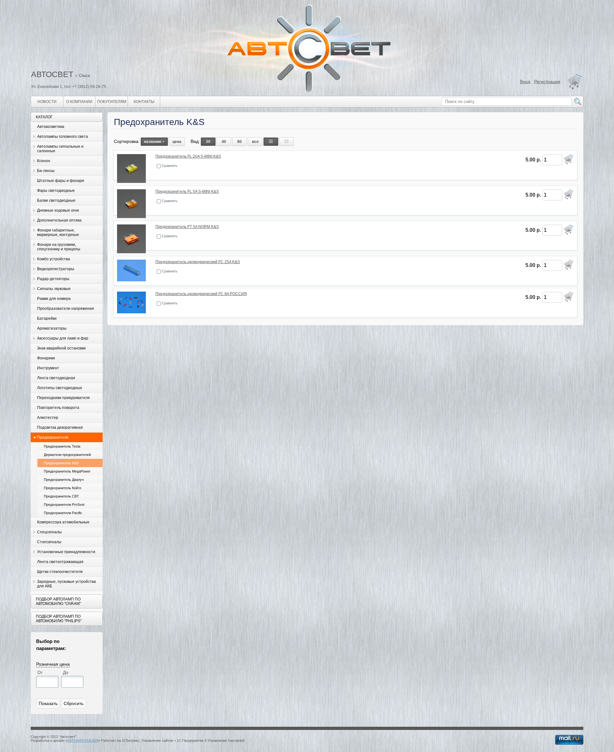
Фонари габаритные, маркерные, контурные (58, 232)
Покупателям (111, 101)
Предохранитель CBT (61, 496)
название (152, 141)
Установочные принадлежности (66, 552)
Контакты (144, 101)
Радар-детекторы (53, 279)
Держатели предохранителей (67, 455)
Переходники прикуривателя (63, 398)
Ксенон (43, 161)
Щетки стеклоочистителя (60, 571)
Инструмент (48, 368)
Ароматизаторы (52, 328)
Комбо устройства (53, 259)
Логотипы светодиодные (59, 388)
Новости (47, 101)
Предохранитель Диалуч (64, 480)
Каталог (44, 117)
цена (176, 141)
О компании (79, 101)
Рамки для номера (54, 298)
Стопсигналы (49, 542)
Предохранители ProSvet (64, 504)
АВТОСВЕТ (52, 74)
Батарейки (47, 318)
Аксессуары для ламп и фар (62, 338)
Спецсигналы (49, 532)
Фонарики (46, 358)
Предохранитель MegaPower (67, 471)
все (255, 141)
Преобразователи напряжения (65, 308)
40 (224, 141)
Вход (525, 81)
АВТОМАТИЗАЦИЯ (82, 740)
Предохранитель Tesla (62, 446)
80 (239, 141)
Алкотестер (47, 417)
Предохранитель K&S (61, 463)
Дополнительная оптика (59, 220)
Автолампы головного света (62, 136)
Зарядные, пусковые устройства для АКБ (66, 583)
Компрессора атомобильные (63, 522)
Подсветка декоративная (60, 427)
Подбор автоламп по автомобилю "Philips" (59, 618)
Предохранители (52, 437)
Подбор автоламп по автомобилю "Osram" (58, 601)
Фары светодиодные (56, 190)
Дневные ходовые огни (58, 210)
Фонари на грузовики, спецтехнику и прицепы (58, 246)
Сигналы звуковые (54, 288)
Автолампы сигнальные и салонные (60, 148)
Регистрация (547, 81)
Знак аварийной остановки (61, 348)
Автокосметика (50, 126)
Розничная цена (53, 664)
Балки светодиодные (56, 200)
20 (208, 141)
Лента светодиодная (56, 378)
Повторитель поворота (58, 407)
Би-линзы (46, 170)
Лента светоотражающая (60, 562)
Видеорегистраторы (55, 269)
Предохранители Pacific (63, 513)
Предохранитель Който (62, 488)
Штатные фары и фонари (60, 180)
